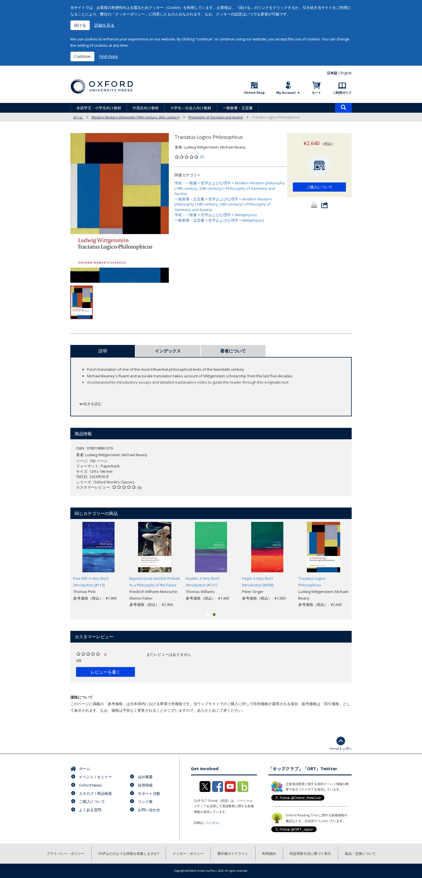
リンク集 (145, 801)
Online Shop (254, 92)
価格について (81, 697)
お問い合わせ (149, 809)
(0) (202, 156)
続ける (80, 25)
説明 (102, 351)
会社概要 (145, 776)
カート (316, 92)
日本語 (332, 73)
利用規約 (269, 853)
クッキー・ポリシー (188, 853)
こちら (208, 822)
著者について (233, 351)
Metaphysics (246, 214)
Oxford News (90, 785)
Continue (82, 56)
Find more (108, 56)
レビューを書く (105, 672)
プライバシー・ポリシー (65, 853)
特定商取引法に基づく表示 (310, 853)
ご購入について (319, 187)
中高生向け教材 (146, 107)
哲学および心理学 (216, 183)
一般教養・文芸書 (238, 107)
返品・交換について (360, 853)
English (346, 73)
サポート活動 (149, 793)
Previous (61, 565)
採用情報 (145, 785)
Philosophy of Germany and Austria (215, 117)
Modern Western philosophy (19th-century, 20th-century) (135, 117)
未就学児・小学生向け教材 (98, 107)
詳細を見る (104, 25)
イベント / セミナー (95, 776)
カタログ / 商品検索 (95, 793)
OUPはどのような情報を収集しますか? (128, 853)
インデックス (168, 351)
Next (360, 565)
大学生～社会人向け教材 (190, 107)
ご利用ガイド (342, 92)
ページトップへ (341, 748)
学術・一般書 (186, 183)
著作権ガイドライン (232, 853)
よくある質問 (90, 809)
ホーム (78, 117)
